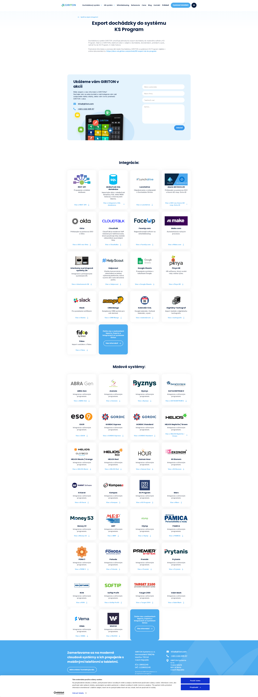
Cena (144, 5)
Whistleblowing (123, 5)
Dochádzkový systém (91, 5)
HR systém (108, 5)
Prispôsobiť (194, 687)
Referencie (135, 5)
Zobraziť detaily (78, 693)
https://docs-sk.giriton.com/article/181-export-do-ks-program (131, 51)
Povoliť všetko (195, 680)
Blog (150, 5)
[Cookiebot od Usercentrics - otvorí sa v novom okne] (59, 693)
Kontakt (157, 5)
